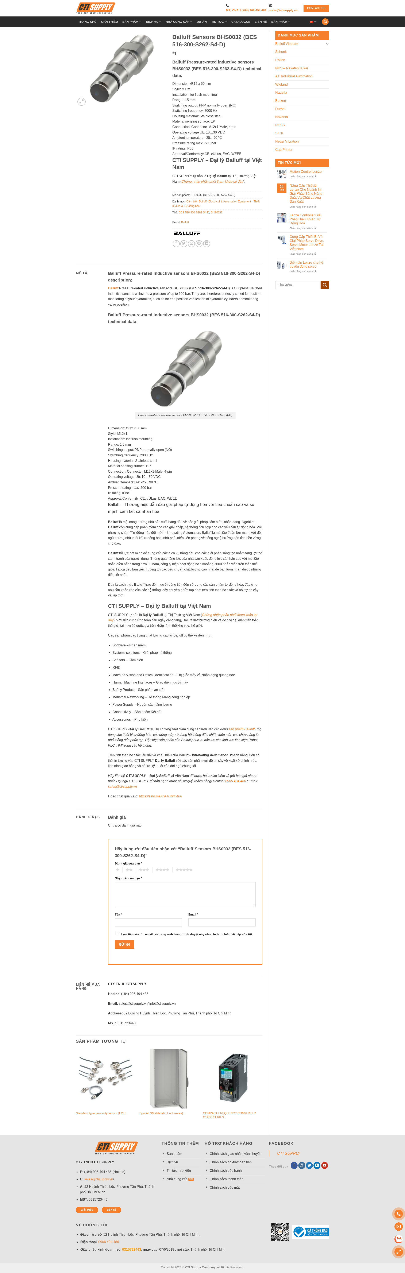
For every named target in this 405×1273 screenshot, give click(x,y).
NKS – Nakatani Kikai (291, 68)
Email (193, 914)
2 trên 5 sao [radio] (124, 869)
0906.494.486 (235, 781)
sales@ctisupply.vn (283, 10)
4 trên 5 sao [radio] (154, 869)
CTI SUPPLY (288, 1153)
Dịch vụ (152, 21)
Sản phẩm (130, 21)
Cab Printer (283, 149)
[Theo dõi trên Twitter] (309, 1165)
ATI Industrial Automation (294, 76)
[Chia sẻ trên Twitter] (183, 243)
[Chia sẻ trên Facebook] (176, 243)
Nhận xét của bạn (128, 878)
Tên (118, 914)
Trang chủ (87, 21)
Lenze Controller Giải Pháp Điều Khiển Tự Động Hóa (305, 219)
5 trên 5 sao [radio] (174, 869)
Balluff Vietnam (286, 44)
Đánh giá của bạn (128, 863)
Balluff (185, 222)
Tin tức (217, 21)
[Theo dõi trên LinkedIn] (316, 1165)
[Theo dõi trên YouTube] (324, 1165)
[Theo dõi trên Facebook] (294, 1165)
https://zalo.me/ (160, 796)
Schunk (281, 52)
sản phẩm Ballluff (242, 729)
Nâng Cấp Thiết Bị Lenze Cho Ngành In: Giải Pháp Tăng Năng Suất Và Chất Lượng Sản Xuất (306, 194)
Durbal (280, 109)
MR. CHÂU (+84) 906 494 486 (246, 10)
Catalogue (240, 21)
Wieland (281, 84)
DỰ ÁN (202, 21)
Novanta (281, 117)
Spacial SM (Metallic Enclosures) (161, 1113)
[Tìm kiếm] (325, 21)
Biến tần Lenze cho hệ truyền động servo (306, 264)
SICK (279, 133)
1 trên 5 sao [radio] (114, 869)
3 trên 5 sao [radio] (137, 869)
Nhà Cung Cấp (177, 21)
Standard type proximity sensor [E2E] (101, 1113)
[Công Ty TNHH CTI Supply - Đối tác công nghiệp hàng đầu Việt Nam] (96, 8)
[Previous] (76, 1088)
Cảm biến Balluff (196, 201)
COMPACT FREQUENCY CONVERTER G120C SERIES (229, 1115)
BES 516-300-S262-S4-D (194, 212)
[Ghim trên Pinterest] (199, 243)
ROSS (280, 125)
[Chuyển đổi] (327, 43)
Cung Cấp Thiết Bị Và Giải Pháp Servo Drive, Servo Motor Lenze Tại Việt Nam (307, 243)
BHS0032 (216, 212)
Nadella (281, 92)
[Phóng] (81, 102)
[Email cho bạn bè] (191, 243)
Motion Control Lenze (306, 171)
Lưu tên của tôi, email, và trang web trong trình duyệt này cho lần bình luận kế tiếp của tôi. (187, 934)
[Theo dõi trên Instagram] (301, 1165)
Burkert (280, 100)
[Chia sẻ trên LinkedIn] (206, 243)
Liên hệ (261, 21)
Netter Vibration (287, 141)
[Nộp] (325, 285)
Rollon (280, 60)
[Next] (262, 1088)
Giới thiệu (109, 21)
